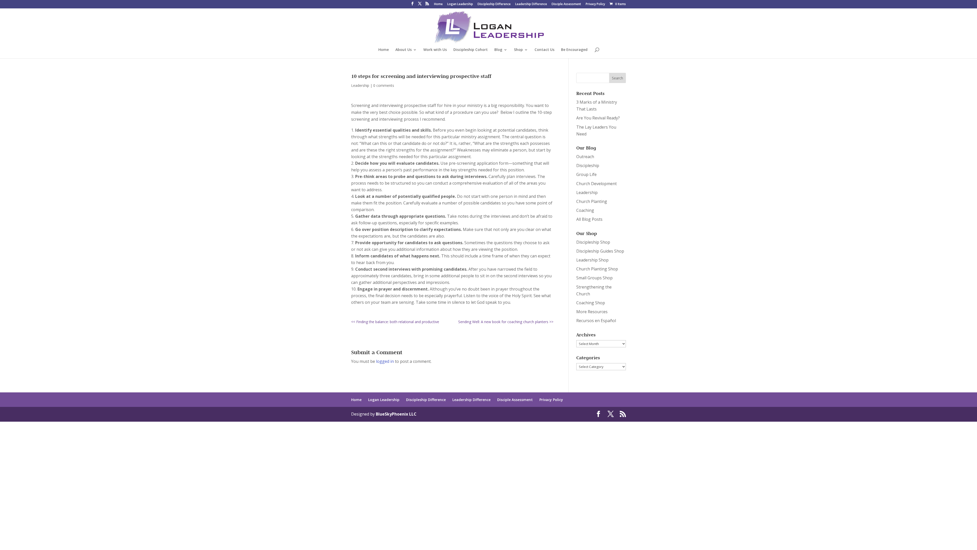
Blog (498, 50)
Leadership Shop (592, 260)
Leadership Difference (531, 4)
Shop (518, 50)
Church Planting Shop (597, 269)
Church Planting (591, 201)
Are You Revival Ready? (598, 118)
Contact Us (544, 50)
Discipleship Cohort (470, 50)
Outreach (585, 156)
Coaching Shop (590, 303)
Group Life (586, 174)
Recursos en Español (596, 320)
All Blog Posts (589, 219)
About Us (403, 50)
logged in (385, 361)
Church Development (596, 183)
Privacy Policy (595, 4)
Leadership (360, 85)
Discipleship (587, 165)
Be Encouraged (574, 50)
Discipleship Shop (593, 242)
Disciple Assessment (566, 4)
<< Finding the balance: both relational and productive (395, 321)
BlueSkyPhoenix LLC (396, 414)
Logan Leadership (460, 4)
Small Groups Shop (594, 278)
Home (438, 4)
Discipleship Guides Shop (600, 251)
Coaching (585, 210)
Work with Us (435, 50)
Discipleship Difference (494, 4)
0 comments (383, 85)
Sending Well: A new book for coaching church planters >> (505, 321)
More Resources (592, 311)
